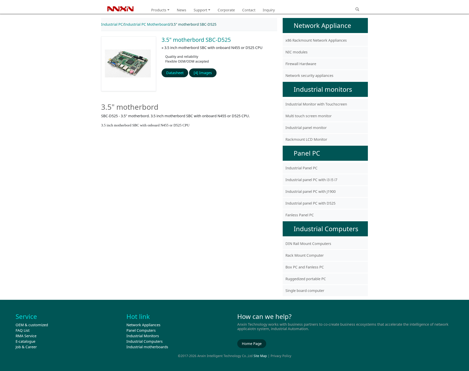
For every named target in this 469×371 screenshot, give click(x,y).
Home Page (252, 343)
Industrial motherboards (147, 346)
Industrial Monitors (142, 335)
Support (200, 10)
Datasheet (175, 72)
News (181, 10)
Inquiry (269, 10)
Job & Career (26, 346)
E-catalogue (25, 341)
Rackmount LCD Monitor (306, 139)
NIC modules (296, 52)
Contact (248, 10)
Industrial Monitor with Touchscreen (316, 104)
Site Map (260, 356)
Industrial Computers (326, 228)
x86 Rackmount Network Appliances (316, 40)
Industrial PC (112, 24)
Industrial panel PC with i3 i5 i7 (311, 179)
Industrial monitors (323, 89)
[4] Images (203, 72)
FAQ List (22, 330)
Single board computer (304, 290)
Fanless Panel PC (299, 214)
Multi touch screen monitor (308, 115)
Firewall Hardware (300, 63)
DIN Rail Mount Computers (308, 243)
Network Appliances (143, 324)
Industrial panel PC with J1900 (310, 191)
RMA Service (26, 335)
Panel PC (307, 153)
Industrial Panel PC (301, 168)
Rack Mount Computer (304, 255)
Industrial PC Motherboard (146, 24)
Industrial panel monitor (306, 127)
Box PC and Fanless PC (304, 267)
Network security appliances (309, 75)
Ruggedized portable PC (305, 278)
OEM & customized (32, 324)
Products (158, 10)
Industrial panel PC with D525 (310, 203)
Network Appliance (322, 25)
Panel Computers (141, 330)
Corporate (226, 10)
